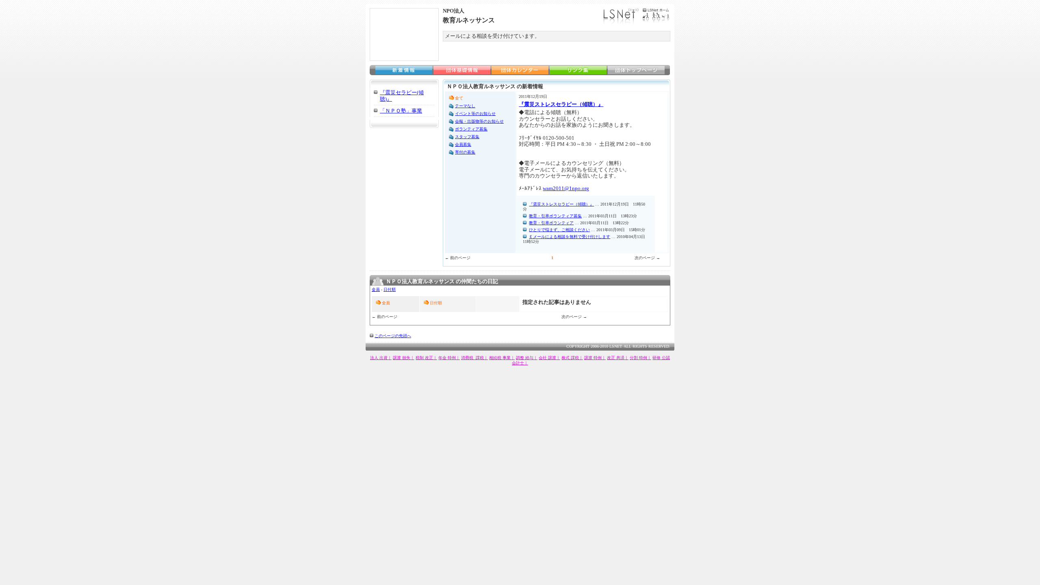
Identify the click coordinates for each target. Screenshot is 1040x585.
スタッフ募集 (467, 136)
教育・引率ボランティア (551, 223)
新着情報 (403, 70)
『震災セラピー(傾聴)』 (402, 95)
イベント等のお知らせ (475, 113)
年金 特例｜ (449, 357)
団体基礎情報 (461, 70)
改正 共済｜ (617, 357)
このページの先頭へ (393, 336)
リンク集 (578, 70)
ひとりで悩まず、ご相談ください (559, 230)
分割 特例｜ (640, 357)
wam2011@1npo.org (566, 188)
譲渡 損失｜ (403, 357)
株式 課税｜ (572, 357)
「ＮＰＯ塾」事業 (401, 111)
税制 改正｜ (426, 357)
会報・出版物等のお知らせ (479, 121)
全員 (376, 289)
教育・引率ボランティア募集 (555, 216)
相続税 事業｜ (502, 357)
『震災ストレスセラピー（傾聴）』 (561, 104)
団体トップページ (636, 70)
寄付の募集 (465, 152)
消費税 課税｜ (474, 357)
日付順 (390, 289)
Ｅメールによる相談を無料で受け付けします (569, 236)
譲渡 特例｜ (595, 357)
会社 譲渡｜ (549, 357)
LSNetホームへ (636, 16)
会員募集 (463, 144)
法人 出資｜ (381, 357)
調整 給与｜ (526, 357)
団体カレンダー (520, 70)
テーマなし (465, 106)
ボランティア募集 (471, 129)
